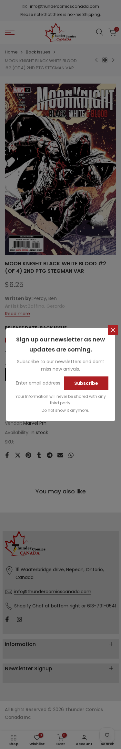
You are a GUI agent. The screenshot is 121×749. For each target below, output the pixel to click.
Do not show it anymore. (65, 410)
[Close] (113, 330)
